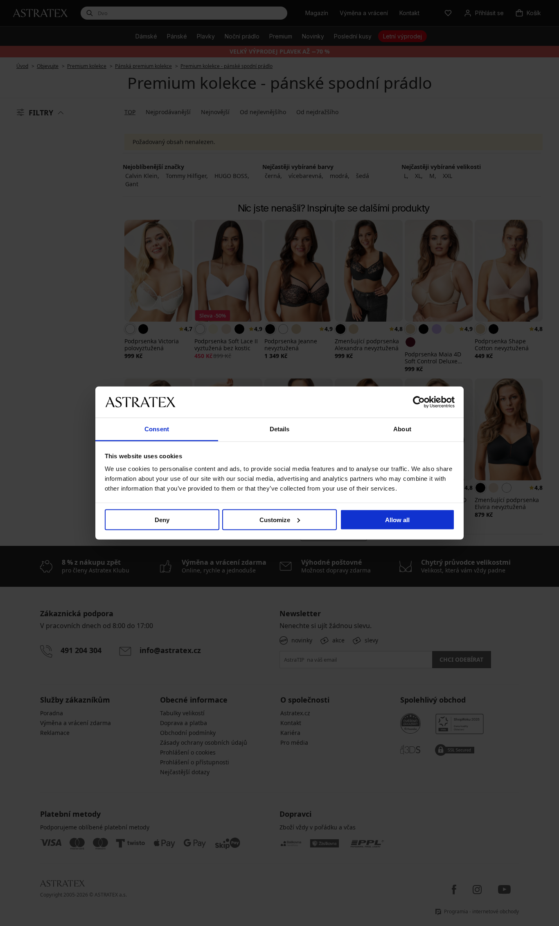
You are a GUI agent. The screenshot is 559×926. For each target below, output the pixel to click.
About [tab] (402, 429)
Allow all (397, 519)
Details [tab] (280, 429)
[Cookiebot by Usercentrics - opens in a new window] (419, 402)
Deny (162, 519)
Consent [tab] (156, 429)
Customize (274, 519)
